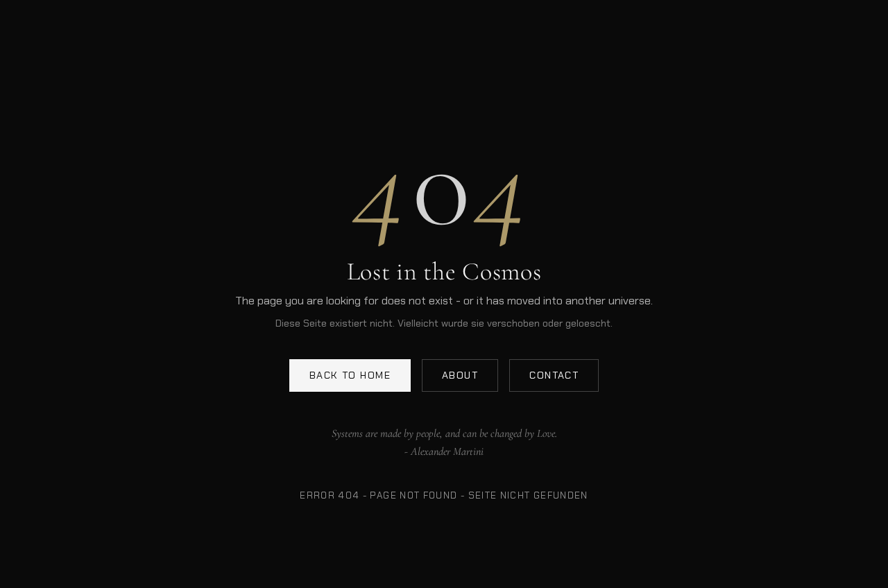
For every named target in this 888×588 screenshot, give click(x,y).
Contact (554, 375)
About (460, 375)
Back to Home (350, 375)
